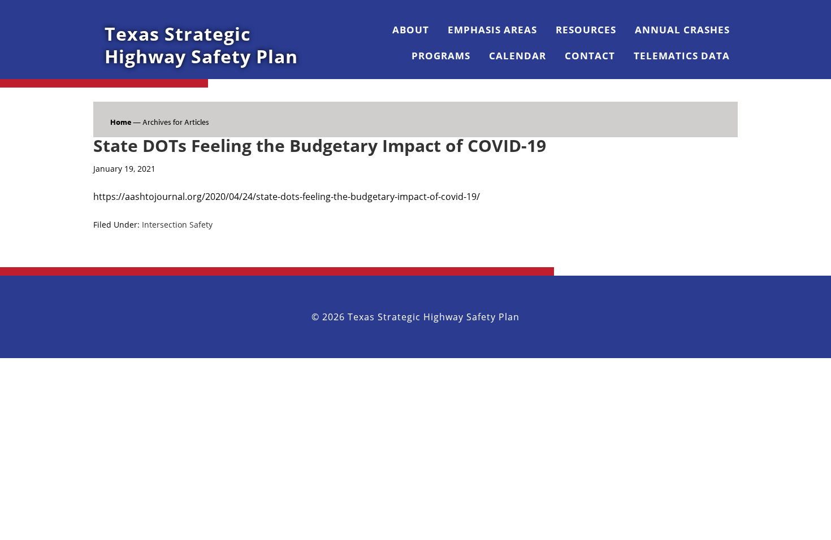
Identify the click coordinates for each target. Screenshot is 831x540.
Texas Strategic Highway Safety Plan (201, 44)
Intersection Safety (177, 224)
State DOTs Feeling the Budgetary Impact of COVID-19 (319, 145)
